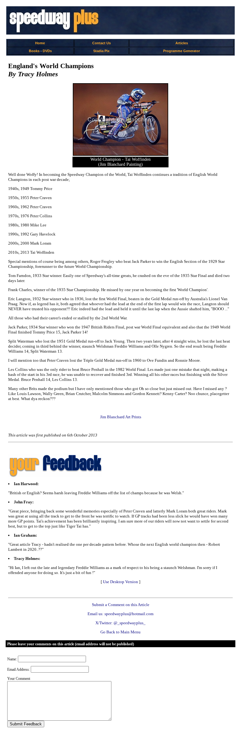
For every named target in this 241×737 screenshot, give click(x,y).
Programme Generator (181, 51)
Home (40, 43)
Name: (12, 659)
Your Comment (18, 678)
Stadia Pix (101, 51)
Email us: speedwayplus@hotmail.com (120, 613)
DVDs (47, 51)
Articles (181, 43)
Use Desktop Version (120, 581)
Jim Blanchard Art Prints (120, 417)
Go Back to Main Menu (120, 632)
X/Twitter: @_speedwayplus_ (120, 622)
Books (34, 51)
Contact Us (101, 43)
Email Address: (18, 669)
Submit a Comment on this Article (120, 604)
